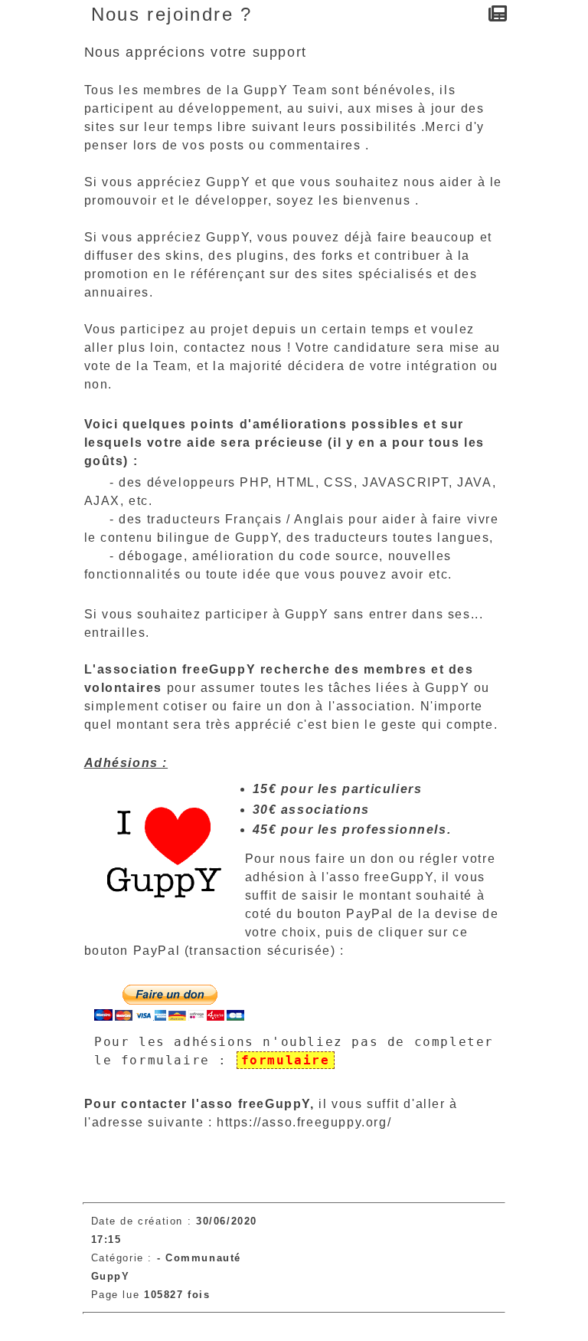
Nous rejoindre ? (172, 14)
